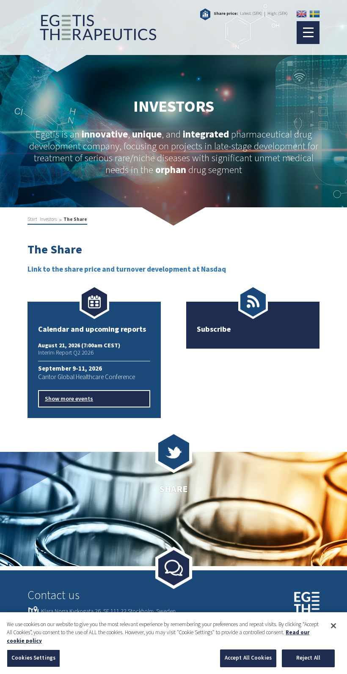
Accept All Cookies (248, 658)
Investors (48, 219)
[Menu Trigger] (308, 32)
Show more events (69, 399)
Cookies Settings (33, 658)
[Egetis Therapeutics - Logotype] (92, 36)
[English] (301, 14)
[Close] (333, 625)
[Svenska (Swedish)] (314, 14)
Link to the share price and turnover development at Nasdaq (127, 269)
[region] (173, 643)
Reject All (308, 658)
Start (32, 219)
